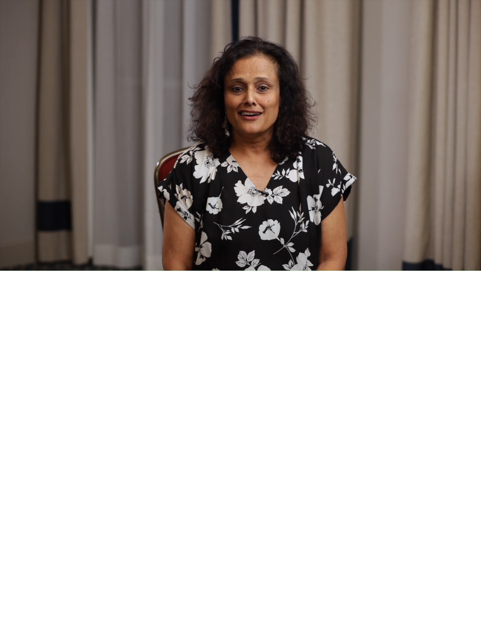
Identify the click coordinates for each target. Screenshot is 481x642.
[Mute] (431, 262)
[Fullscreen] (471, 262)
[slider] (231, 262)
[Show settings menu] (451, 262)
